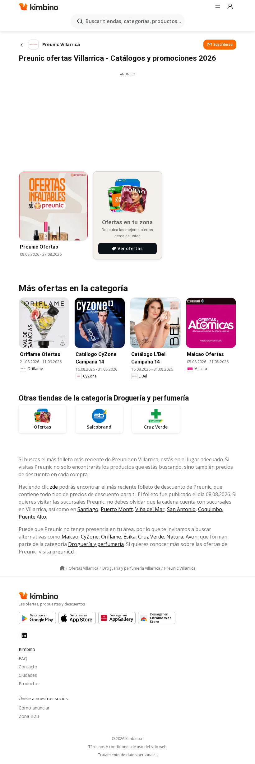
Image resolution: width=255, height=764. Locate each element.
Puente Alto (32, 516)
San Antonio (181, 509)
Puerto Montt (117, 509)
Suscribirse (223, 44)
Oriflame (111, 536)
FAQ (23, 659)
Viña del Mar (150, 509)
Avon (191, 536)
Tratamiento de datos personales (127, 754)
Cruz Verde (151, 536)
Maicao (70, 536)
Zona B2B (29, 716)
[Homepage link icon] (62, 568)
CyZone (90, 536)
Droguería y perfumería (96, 544)
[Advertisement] (127, 120)
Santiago (87, 509)
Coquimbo (210, 509)
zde (54, 486)
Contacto (28, 667)
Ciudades (28, 675)
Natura (174, 536)
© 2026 (128, 738)
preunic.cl (63, 551)
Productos (29, 683)
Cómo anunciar (34, 708)
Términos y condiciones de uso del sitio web (127, 746)
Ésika (129, 536)
